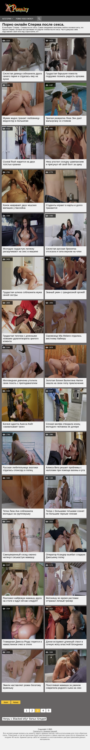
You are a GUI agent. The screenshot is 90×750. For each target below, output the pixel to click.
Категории (6, 18)
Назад (6, 702)
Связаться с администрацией (45, 731)
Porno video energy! (24, 18)
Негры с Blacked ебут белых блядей (24, 718)
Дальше (15, 702)
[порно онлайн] (16, 11)
